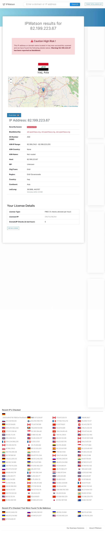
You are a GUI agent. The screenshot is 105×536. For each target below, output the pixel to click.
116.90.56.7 (85, 418)
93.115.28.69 (61, 445)
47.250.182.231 (37, 466)
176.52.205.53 (11, 459)
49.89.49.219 (10, 472)
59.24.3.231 (35, 493)
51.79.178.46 (10, 483)
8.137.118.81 (60, 424)
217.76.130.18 (36, 486)
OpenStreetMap (73, 106)
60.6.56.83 (35, 496)
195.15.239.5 (61, 435)
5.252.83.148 (86, 472)
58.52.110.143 (86, 486)
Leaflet (65, 106)
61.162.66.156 (10, 500)
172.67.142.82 (86, 431)
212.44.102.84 (11, 421)
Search (75, 4)
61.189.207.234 (36, 500)
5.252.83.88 (61, 476)
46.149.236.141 (61, 459)
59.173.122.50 (10, 493)
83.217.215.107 (11, 469)
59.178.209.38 (11, 452)
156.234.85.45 (61, 431)
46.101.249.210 (36, 459)
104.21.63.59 (86, 442)
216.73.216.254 (50, 217)
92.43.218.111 (86, 424)
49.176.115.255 (11, 466)
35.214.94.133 (86, 490)
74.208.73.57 (86, 421)
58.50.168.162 (11, 486)
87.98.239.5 (10, 448)
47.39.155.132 (86, 466)
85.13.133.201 (36, 448)
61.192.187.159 (61, 500)
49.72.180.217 (61, 469)
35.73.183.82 (36, 445)
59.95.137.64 (86, 493)
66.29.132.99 (61, 438)
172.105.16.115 (10, 445)
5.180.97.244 (61, 472)
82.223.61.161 (61, 448)
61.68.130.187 (86, 500)
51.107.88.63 (86, 479)
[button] (43, 90)
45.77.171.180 (86, 445)
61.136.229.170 (87, 496)
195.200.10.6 (10, 438)
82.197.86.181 (10, 455)
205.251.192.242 (12, 428)
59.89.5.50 (35, 452)
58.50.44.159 (61, 486)
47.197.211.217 (86, 462)
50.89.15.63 (60, 479)
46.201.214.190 (61, 462)
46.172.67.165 (36, 462)
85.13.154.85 (10, 424)
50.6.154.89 (60, 428)
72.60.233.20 (86, 452)
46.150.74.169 (10, 462)
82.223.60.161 (86, 448)
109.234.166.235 (11, 442)
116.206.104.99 (36, 428)
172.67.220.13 (61, 418)
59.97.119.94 (86, 459)
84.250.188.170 (37, 421)
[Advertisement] (96, 39)
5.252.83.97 (86, 476)
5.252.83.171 (10, 476)
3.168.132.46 (36, 435)
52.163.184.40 (36, 431)
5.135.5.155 (35, 442)
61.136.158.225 (61, 496)
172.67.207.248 (87, 438)
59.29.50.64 (61, 493)
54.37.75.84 (85, 483)
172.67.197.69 (36, 424)
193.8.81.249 (86, 469)
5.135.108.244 (36, 472)
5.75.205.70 (35, 479)
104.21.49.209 (61, 455)
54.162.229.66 (61, 483)
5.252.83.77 (35, 476)
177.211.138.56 (11, 431)
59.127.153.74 (36, 490)
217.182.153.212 (62, 421)
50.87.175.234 (36, 455)
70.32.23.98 (86, 455)
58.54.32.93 (10, 490)
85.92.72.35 (10, 435)
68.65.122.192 (86, 435)
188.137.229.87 (36, 418)
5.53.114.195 (10, 479)
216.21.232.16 (86, 428)
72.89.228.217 (36, 438)
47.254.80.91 (61, 466)
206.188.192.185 (62, 490)
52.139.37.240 (36, 483)
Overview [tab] (14, 115)
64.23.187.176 (61, 442)
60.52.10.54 (10, 496)
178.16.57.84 (61, 452)
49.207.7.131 (35, 469)
